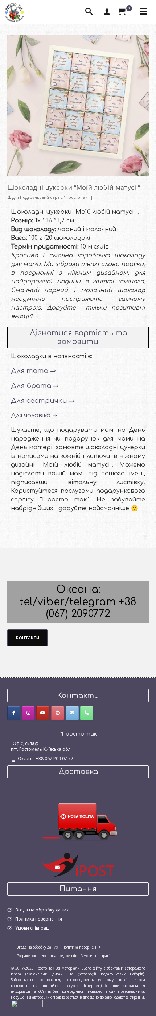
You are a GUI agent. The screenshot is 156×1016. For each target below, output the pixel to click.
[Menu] (143, 12)
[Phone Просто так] (86, 713)
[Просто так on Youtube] (42, 713)
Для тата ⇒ (33, 370)
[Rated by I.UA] (27, 1003)
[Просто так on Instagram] (28, 713)
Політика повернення (38, 919)
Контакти (27, 637)
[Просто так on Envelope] (72, 713)
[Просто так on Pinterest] (57, 713)
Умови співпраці (32, 928)
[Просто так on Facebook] (13, 713)
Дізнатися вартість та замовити (78, 337)
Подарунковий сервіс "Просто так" (54, 197)
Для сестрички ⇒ (43, 400)
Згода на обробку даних (42, 910)
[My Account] (107, 12)
